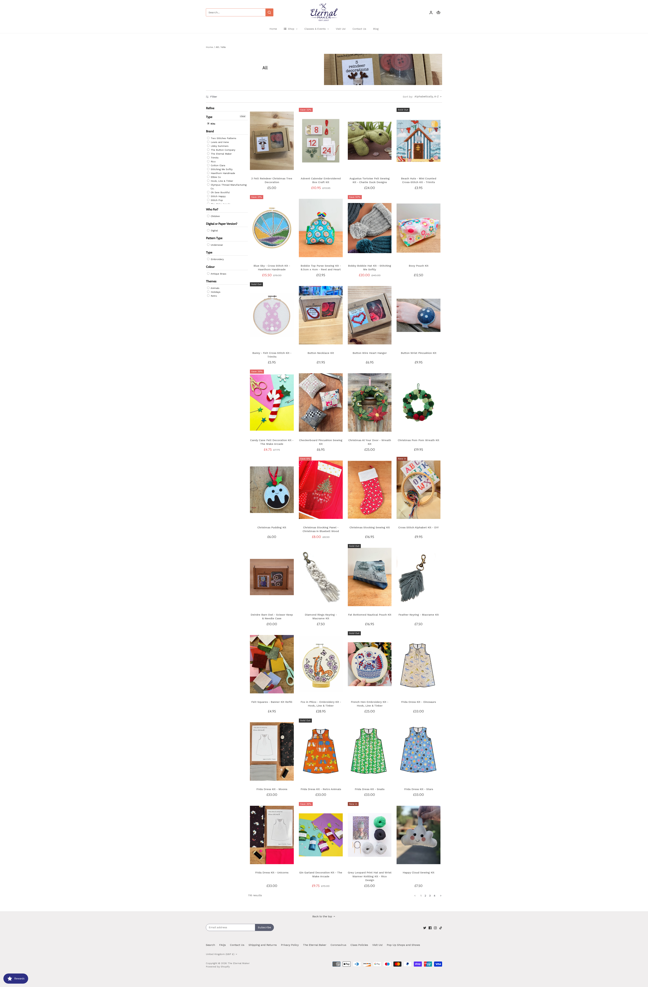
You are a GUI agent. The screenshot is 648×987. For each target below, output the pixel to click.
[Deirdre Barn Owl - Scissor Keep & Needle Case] (272, 577)
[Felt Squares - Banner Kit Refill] (272, 664)
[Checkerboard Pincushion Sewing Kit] (321, 402)
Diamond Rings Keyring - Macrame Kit (321, 616)
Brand (210, 131)
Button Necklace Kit (320, 353)
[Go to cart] (438, 12)
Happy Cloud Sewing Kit (418, 872)
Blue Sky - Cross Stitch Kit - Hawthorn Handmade (271, 267)
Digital (214, 230)
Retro (213, 295)
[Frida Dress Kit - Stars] (418, 751)
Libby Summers (219, 146)
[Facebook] (430, 928)
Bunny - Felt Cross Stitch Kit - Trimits (271, 354)
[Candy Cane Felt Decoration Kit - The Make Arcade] (272, 402)
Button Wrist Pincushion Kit (418, 353)
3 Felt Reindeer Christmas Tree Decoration (271, 180)
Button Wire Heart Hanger (370, 353)
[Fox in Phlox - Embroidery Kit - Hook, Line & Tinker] (321, 664)
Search (210, 945)
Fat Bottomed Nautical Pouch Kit (369, 614)
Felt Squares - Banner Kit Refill (271, 702)
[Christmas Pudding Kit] (272, 490)
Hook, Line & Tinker (221, 181)
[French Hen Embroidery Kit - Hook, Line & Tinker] (370, 664)
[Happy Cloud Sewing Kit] (418, 835)
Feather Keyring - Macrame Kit (418, 614)
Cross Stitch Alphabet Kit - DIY (418, 527)
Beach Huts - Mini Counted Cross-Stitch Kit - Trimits (418, 180)
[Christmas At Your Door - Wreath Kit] (370, 402)
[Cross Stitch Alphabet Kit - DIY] (418, 490)
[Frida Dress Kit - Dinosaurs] (418, 664)
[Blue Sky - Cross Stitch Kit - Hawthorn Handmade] (272, 228)
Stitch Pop (216, 200)
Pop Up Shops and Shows (403, 945)
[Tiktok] (440, 928)
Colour (210, 267)
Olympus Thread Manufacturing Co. (228, 186)
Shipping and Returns (263, 945)
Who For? (212, 209)
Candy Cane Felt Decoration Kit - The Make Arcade (271, 442)
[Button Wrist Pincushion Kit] (418, 315)
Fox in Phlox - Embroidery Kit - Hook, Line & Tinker (321, 703)
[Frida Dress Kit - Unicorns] (272, 835)
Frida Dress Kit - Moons (271, 789)
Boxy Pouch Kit (418, 265)
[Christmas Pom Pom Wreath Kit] (418, 402)
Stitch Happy (218, 196)
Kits (212, 124)
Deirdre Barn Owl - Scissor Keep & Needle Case (272, 616)
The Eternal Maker (221, 153)
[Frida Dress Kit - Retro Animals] (321, 751)
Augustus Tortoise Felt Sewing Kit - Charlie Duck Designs (369, 180)
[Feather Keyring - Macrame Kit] (418, 577)
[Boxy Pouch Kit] (418, 228)
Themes (211, 281)
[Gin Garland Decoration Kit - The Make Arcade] (321, 835)
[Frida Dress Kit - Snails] (370, 751)
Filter (213, 96)
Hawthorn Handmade (222, 173)
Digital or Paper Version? (221, 224)
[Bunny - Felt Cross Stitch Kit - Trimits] (272, 315)
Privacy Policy (290, 945)
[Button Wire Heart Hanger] (370, 315)
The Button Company (222, 149)
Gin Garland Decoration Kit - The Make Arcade (320, 874)
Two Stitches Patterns (223, 138)
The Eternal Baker (314, 945)
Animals (214, 288)
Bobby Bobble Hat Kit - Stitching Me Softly (369, 267)
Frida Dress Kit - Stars (418, 789)
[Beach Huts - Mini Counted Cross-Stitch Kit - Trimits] (418, 141)
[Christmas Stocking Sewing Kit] (370, 490)
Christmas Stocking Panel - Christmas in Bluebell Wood (321, 529)
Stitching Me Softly (221, 169)
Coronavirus (338, 945)
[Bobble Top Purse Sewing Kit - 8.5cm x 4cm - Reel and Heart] (321, 228)
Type (209, 117)
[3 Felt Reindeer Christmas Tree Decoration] (272, 141)
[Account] (431, 12)
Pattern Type (214, 238)
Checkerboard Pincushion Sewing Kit (320, 442)
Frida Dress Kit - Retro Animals (321, 789)
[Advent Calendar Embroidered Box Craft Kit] (321, 141)
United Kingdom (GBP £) (220, 954)
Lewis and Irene (219, 142)
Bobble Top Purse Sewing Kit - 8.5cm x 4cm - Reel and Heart (321, 267)
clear (242, 116)
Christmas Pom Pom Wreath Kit (418, 440)
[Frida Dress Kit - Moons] (272, 751)
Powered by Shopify (218, 966)
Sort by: (408, 96)
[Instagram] (435, 928)
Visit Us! (377, 945)
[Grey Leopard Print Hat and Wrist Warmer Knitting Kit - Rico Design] (370, 835)
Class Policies (359, 945)
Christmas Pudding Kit (271, 527)
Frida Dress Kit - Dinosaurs (418, 702)
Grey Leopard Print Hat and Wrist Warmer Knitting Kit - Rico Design (370, 876)
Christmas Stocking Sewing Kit (369, 527)
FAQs (222, 945)
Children (215, 216)
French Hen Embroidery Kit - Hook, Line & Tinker (369, 703)
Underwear (216, 245)
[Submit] (269, 12)
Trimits (214, 157)
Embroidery (217, 259)
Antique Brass (218, 273)
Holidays (215, 292)
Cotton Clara (217, 165)
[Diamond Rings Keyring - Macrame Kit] (321, 577)
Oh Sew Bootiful (220, 192)
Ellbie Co (215, 177)
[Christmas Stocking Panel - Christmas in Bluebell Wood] (321, 490)
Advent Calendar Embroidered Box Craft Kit (321, 180)
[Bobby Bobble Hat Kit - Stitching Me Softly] (370, 228)
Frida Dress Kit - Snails (369, 789)
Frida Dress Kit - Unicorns (271, 872)
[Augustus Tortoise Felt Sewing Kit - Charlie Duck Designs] (370, 141)
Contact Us (237, 945)
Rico (213, 161)
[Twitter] (424, 928)
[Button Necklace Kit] (321, 315)
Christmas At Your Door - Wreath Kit (369, 442)
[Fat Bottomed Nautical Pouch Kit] (370, 577)
